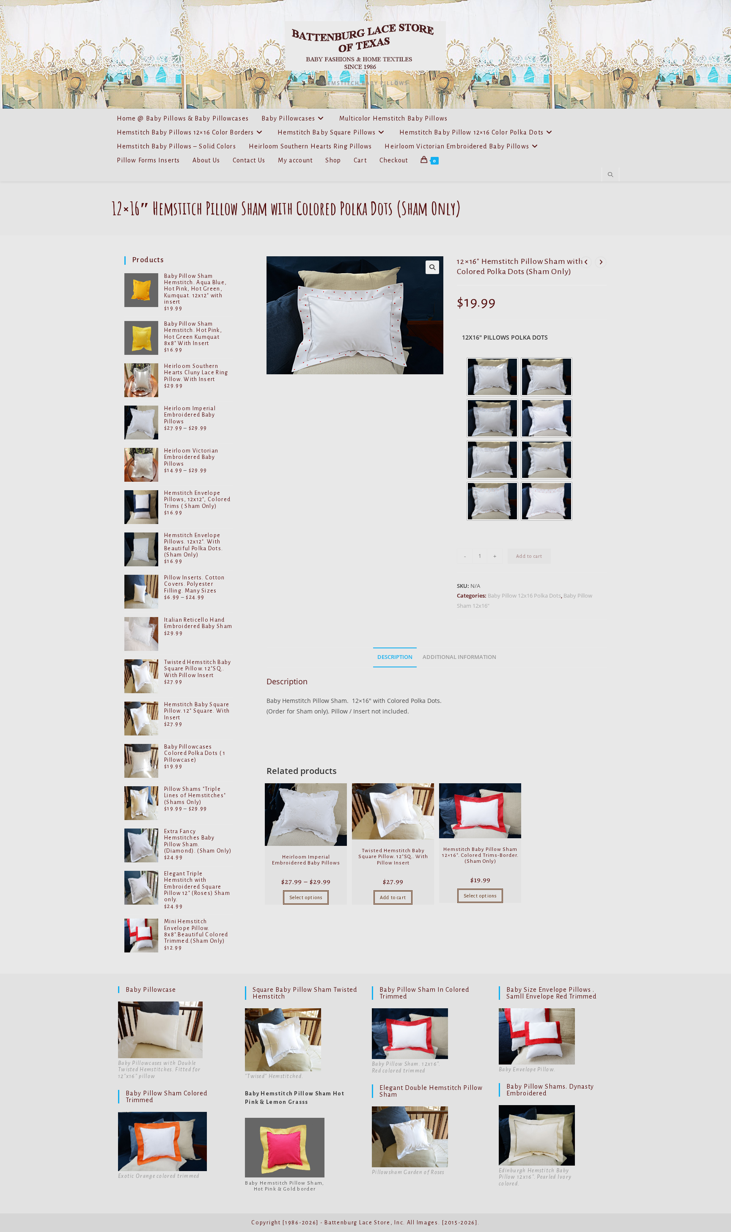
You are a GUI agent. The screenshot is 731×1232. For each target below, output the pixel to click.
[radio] (492, 377)
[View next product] (601, 262)
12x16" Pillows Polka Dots (505, 337)
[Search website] (610, 175)
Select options (306, 897)
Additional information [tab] (459, 657)
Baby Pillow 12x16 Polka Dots (524, 595)
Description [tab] (394, 657)
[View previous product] (586, 262)
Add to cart (529, 556)
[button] (432, 267)
